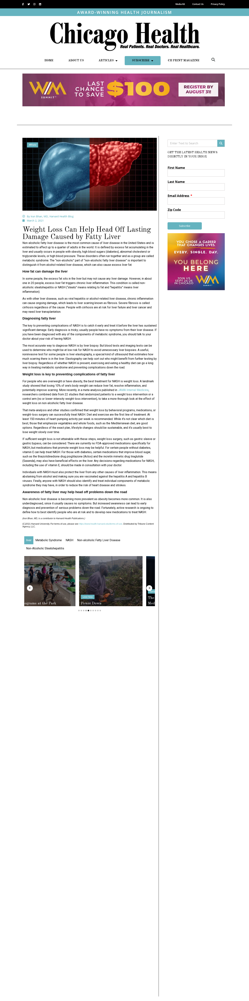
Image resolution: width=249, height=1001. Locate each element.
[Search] (221, 143)
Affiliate (32, 145)
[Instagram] (34, 4)
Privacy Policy (218, 4)
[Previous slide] (30, 588)
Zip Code (174, 209)
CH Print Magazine (183, 60)
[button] (213, 59)
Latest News (33, 597)
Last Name (176, 181)
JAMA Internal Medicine (133, 390)
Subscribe (140, 60)
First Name (176, 167)
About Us (76, 60)
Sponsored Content (103, 591)
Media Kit (180, 4)
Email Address (179, 195)
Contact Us (198, 4)
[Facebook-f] (23, 4)
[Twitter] (28, 4)
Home (48, 60)
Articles (106, 60)
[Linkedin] (40, 4)
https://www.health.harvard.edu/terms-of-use (100, 524)
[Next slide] (149, 588)
